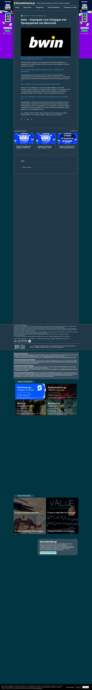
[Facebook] (29, 341)
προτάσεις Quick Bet (48, 357)
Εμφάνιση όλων (74, 130)
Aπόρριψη (78, 687)
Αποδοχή (86, 687)
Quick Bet (30, 366)
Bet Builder (51, 372)
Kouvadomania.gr (30, 354)
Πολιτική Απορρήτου (37, 688)
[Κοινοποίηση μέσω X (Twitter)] (24, 119)
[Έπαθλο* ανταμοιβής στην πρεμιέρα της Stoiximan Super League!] (24, 138)
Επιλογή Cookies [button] (70, 687)
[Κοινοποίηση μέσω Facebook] (21, 119)
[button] (54, 7)
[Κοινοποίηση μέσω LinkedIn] (28, 119)
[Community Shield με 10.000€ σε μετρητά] (67, 138)
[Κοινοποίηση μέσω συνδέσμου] (31, 119)
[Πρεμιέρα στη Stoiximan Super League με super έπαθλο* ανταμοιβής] (45, 138)
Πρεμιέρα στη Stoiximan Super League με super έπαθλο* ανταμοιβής (45, 147)
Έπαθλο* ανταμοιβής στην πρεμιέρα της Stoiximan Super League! (23, 147)
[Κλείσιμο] (90, 687)
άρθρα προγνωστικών (66, 369)
